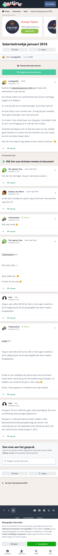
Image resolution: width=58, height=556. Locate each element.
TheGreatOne (13, 218)
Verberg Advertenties (9, 15)
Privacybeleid (28, 518)
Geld (31, 57)
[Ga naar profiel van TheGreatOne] (4, 219)
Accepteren (43, 544)
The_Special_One (15, 169)
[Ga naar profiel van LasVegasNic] (3, 57)
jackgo (4, 341)
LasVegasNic (16, 57)
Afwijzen (14, 544)
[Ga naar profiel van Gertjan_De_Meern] (4, 192)
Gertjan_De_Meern (16, 191)
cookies (47, 529)
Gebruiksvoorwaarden (11, 529)
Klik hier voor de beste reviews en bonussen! (30, 161)
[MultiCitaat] (3, 148)
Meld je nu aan (8, 453)
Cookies (40, 518)
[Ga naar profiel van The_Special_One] (4, 170)
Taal (17, 518)
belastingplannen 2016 (22, 88)
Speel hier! (29, 31)
